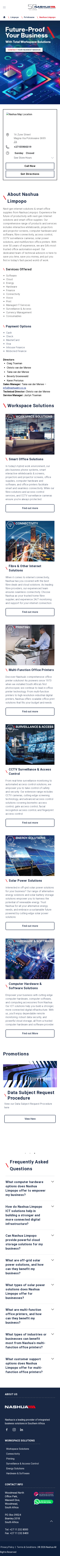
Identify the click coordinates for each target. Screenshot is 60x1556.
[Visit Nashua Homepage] (30, 1407)
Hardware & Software (18, 1473)
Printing (10, 1458)
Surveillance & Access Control (22, 1463)
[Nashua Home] (42, 7)
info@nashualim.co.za (14, 387)
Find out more (30, 508)
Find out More (30, 1033)
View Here (30, 1118)
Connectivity (13, 1453)
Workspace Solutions (17, 1448)
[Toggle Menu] (4, 7)
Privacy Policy (7, 1547)
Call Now (29, 166)
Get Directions (30, 174)
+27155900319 (22, 146)
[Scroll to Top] (51, 1521)
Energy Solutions (15, 1468)
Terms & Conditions (26, 1547)
